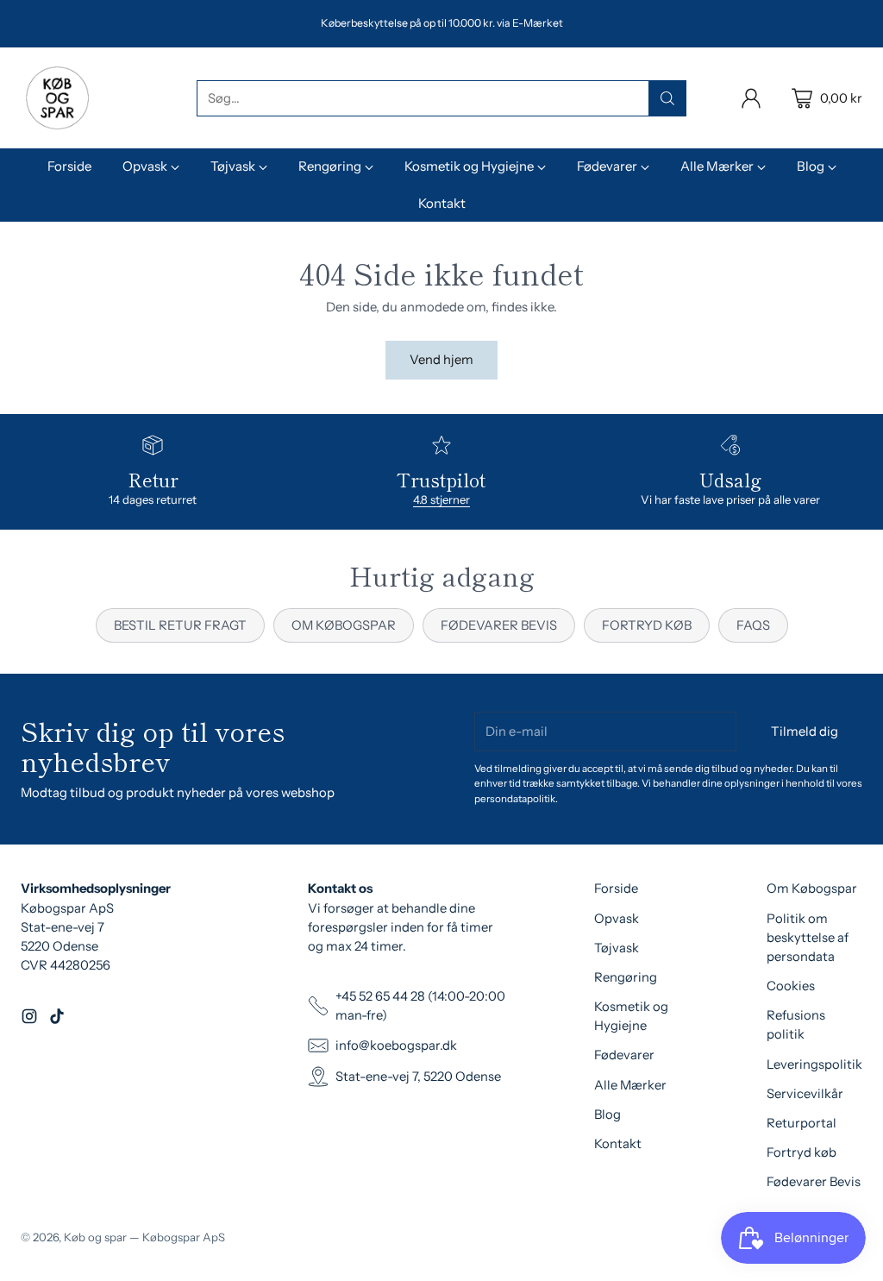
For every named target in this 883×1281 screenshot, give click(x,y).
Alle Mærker (630, 1085)
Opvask (616, 918)
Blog (607, 1114)
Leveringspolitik (814, 1064)
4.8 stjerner (441, 499)
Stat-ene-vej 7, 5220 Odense (418, 1076)
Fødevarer (624, 1055)
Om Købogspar (812, 888)
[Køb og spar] (57, 98)
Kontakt (618, 1144)
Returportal (801, 1123)
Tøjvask (616, 948)
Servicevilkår (805, 1094)
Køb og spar (95, 1237)
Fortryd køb (801, 1152)
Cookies (791, 986)
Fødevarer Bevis (814, 1182)
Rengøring (625, 977)
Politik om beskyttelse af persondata (808, 937)
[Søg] (667, 98)
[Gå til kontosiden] (751, 98)
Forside (616, 888)
